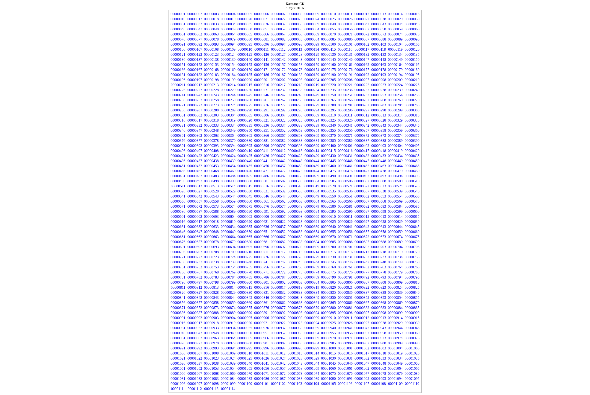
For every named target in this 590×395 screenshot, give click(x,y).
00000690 (412, 242)
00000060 (412, 29)
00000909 (311, 318)
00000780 (412, 272)
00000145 (328, 59)
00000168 (211, 70)
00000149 (395, 59)
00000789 (311, 277)
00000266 (345, 100)
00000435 (412, 156)
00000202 (278, 80)
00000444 (311, 161)
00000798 (211, 282)
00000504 (311, 181)
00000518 (295, 186)
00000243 (211, 95)
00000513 (211, 186)
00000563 (295, 201)
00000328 (378, 120)
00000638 (295, 227)
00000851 (345, 297)
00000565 (328, 201)
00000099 (311, 44)
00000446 (345, 161)
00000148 (378, 59)
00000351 (261, 130)
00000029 (395, 19)
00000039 (311, 24)
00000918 (211, 323)
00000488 (295, 176)
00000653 (295, 232)
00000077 (194, 39)
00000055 (328, 29)
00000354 (311, 130)
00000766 (178, 272)
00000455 (244, 166)
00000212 (194, 85)
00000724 (228, 257)
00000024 (311, 19)
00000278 (295, 105)
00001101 (261, 384)
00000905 (244, 318)
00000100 (328, 44)
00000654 (311, 232)
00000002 (194, 14)
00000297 (361, 110)
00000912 (361, 318)
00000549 (311, 196)
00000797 (194, 282)
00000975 (412, 338)
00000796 (178, 282)
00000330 (412, 120)
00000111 (261, 49)
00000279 (311, 105)
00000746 (345, 262)
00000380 (244, 140)
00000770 (244, 272)
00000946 (178, 333)
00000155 (244, 65)
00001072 (278, 373)
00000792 (361, 277)
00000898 (378, 313)
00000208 (378, 80)
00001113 (211, 389)
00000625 (328, 222)
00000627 (361, 222)
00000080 (244, 39)
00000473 (295, 171)
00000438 (211, 161)
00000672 (361, 237)
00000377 (194, 140)
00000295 (328, 110)
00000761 (345, 267)
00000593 (295, 211)
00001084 (228, 378)
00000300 (412, 110)
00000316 (178, 120)
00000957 (361, 333)
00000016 (178, 19)
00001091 (345, 378)
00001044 (311, 363)
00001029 (311, 358)
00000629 (395, 222)
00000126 (261, 54)
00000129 (311, 54)
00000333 (211, 125)
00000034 (228, 24)
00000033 (211, 24)
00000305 (244, 115)
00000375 (412, 135)
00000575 (244, 206)
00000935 (244, 328)
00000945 (412, 328)
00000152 (194, 65)
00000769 (228, 272)
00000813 (211, 287)
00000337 (278, 125)
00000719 (395, 252)
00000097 (278, 44)
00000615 (412, 216)
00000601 (178, 216)
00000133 (378, 54)
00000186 (261, 75)
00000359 (395, 130)
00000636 (261, 227)
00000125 (244, 54)
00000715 (328, 252)
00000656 (345, 232)
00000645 (412, 227)
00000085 (328, 39)
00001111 (178, 389)
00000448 (378, 161)
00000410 (244, 151)
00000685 (328, 242)
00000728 (295, 257)
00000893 (295, 313)
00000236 (345, 90)
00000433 (378, 156)
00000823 (378, 287)
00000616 (178, 222)
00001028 (295, 358)
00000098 (295, 44)
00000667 (278, 237)
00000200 (244, 80)
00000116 (345, 49)
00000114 (311, 49)
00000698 (295, 247)
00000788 (295, 277)
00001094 (395, 378)
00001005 (412, 348)
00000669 (311, 237)
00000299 (395, 110)
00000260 (244, 100)
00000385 (328, 140)
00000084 (311, 39)
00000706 (178, 252)
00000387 (361, 140)
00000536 (345, 191)
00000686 (345, 242)
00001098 (211, 384)
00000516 (261, 186)
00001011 (261, 353)
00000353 (295, 130)
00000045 (412, 24)
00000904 (228, 318)
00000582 (361, 206)
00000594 (311, 211)
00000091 (178, 44)
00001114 (228, 389)
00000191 (345, 75)
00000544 (228, 196)
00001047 (361, 363)
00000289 (228, 110)
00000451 (178, 166)
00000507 (361, 181)
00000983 (295, 343)
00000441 (261, 161)
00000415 (328, 151)
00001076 (345, 373)
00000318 (211, 120)
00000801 (261, 282)
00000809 (395, 282)
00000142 (278, 59)
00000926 (345, 323)
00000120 (412, 49)
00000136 (178, 59)
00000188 (295, 75)
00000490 (328, 176)
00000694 (228, 247)
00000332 (194, 125)
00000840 (412, 292)
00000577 (278, 206)
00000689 (395, 242)
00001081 (178, 378)
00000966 (261, 338)
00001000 (328, 348)
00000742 (278, 262)
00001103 (295, 384)
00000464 (395, 166)
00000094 (228, 44)
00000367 (278, 135)
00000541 (178, 196)
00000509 (395, 181)
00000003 (211, 14)
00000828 (211, 292)
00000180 (412, 70)
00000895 (328, 313)
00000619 (228, 222)
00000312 (361, 115)
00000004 (228, 14)
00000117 (362, 49)
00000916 (178, 323)
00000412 (278, 151)
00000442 (278, 161)
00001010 (244, 353)
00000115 (328, 49)
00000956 (345, 333)
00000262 (278, 100)
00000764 (395, 267)
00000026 (345, 19)
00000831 (261, 292)
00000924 (311, 323)
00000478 (378, 171)
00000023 (295, 19)
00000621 (261, 222)
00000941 (345, 328)
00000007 (278, 14)
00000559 (228, 201)
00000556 (178, 201)
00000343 (378, 125)
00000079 (228, 39)
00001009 (228, 353)
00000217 (278, 85)
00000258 (211, 100)
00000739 (228, 262)
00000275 (244, 105)
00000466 (178, 171)
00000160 (328, 65)
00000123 (211, 54)
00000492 (361, 176)
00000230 (244, 90)
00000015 (412, 14)
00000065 (244, 34)
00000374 (395, 135)
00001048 (378, 363)
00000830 (244, 292)
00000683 (295, 242)
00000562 (278, 201)
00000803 (295, 282)
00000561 (261, 201)
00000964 (228, 338)
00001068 (211, 373)
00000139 (228, 59)
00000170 (244, 70)
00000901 (178, 318)
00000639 (311, 227)
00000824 (395, 287)
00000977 (194, 343)
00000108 (211, 49)
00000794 (395, 277)
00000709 (228, 252)
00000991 (178, 348)
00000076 (178, 39)
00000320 (244, 120)
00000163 (378, 65)
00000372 (361, 135)
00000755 (244, 267)
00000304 (228, 115)
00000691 (178, 247)
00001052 (194, 368)
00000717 (361, 252)
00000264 (311, 100)
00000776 (345, 272)
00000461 (345, 166)
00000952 (278, 333)
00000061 (178, 34)
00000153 (211, 65)
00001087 (278, 378)
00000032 (194, 24)
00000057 (361, 29)
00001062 (361, 368)
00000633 (211, 227)
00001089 (311, 378)
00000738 (211, 262)
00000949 (228, 333)
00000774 (311, 272)
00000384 (311, 140)
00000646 (178, 232)
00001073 (295, 373)
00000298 (378, 110)
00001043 (295, 363)
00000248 (295, 95)
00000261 (261, 100)
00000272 (194, 105)
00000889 (228, 313)
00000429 (311, 156)
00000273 (211, 105)
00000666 (261, 237)
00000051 (261, 29)
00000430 (328, 156)
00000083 (295, 39)
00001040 (244, 363)
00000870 (412, 303)
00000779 (395, 272)
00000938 (295, 328)
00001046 (345, 363)
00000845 (244, 297)
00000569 (395, 201)
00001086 (261, 378)
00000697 (278, 247)
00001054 (228, 368)
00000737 (194, 262)
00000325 (328, 120)
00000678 (211, 242)
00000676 (178, 242)
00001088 (295, 378)
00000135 (412, 54)
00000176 (345, 70)
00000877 (278, 308)
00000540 (412, 191)
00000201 (261, 80)
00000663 (211, 237)
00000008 (295, 14)
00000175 (328, 70)
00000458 (295, 166)
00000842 (194, 297)
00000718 (378, 252)
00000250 (328, 95)
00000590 (244, 211)
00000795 (412, 277)
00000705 (412, 247)
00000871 (178, 308)
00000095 (244, 44)
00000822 (361, 287)
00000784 (228, 277)
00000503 (295, 181)
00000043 (378, 24)
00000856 (178, 303)
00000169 (228, 70)
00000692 (194, 247)
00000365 (244, 135)
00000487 (278, 176)
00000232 (278, 90)
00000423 (211, 156)
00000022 (278, 19)
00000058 (378, 29)
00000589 (228, 211)
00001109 (395, 384)
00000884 (395, 308)
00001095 (412, 378)
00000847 (278, 297)
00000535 (328, 191)
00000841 (178, 297)
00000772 (278, 272)
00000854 (395, 297)
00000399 (311, 146)
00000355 (328, 130)
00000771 (261, 272)
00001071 (261, 373)
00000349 (228, 130)
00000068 (295, 34)
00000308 (295, 115)
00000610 (328, 216)
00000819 (311, 287)
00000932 (194, 328)
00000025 (328, 19)
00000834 (311, 292)
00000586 (178, 211)
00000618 (211, 222)
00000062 (194, 34)
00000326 (345, 120)
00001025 (244, 358)
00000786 (261, 277)
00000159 (311, 65)
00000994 (228, 348)
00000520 (328, 186)
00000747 (361, 262)
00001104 (311, 384)
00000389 (395, 140)
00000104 (395, 44)
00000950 (244, 333)
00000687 (361, 242)
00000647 (194, 232)
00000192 (361, 75)
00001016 (345, 353)
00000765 (412, 267)
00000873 (211, 308)
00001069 (228, 373)
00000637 (278, 227)
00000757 (278, 267)
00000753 (211, 267)
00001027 (278, 358)
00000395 (244, 146)
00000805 (328, 282)
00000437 (194, 161)
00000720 (412, 252)
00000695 (244, 247)
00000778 (378, 272)
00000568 (378, 201)
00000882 (361, 308)
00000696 (261, 247)
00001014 (311, 353)
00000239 (395, 90)
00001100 (245, 384)
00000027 (361, 19)
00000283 (378, 105)
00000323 (295, 120)
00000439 (228, 161)
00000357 (361, 130)
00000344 (395, 125)
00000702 (361, 247)
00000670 (328, 237)
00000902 (194, 318)
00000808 (378, 282)
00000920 (244, 323)
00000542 (194, 196)
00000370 (328, 135)
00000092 (194, 44)
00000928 (378, 323)
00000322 (278, 120)
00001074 (311, 373)
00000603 (211, 216)
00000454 (228, 166)
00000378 (211, 140)
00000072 (361, 34)
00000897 (361, 313)
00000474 (311, 171)
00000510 (412, 181)
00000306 (261, 115)
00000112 (278, 49)
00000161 (345, 65)
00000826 (178, 292)
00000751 (178, 267)
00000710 (244, 252)
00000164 (395, 65)
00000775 (328, 272)
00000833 (295, 292)
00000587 (194, 211)
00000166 (178, 70)
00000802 (278, 282)
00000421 (178, 156)
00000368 (295, 135)
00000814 (228, 287)
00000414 (311, 151)
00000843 (211, 297)
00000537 (361, 191)
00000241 (178, 95)
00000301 (178, 115)
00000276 (261, 105)
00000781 (178, 277)
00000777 (361, 272)
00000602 (194, 216)
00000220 (328, 85)
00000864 (311, 303)
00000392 (194, 146)
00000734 (395, 257)
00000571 (178, 206)
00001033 (378, 358)
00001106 (345, 384)
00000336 (261, 125)
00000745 (328, 262)
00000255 (412, 95)
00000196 (178, 80)
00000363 (211, 135)
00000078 (211, 39)
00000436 (178, 161)
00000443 (295, 161)
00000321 (261, 120)
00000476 (345, 171)
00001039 (228, 363)
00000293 (295, 110)
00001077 (361, 373)
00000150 (412, 59)
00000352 (278, 130)
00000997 (278, 348)
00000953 (295, 333)
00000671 (345, 237)
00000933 (211, 328)
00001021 (178, 358)
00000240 (412, 90)
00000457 (278, 166)
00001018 (378, 353)
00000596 (345, 211)
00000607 (278, 216)
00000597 (361, 211)
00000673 (378, 237)
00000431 (345, 156)
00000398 (295, 146)
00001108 (378, 384)
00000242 (194, 95)
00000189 (311, 75)
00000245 (244, 95)
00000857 (194, 303)
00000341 (345, 125)
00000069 (311, 34)
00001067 (194, 373)
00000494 (395, 176)
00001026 (261, 358)
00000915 (412, 318)
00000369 (311, 135)
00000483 (211, 176)
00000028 (378, 19)
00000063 (211, 34)
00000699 (311, 247)
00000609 (311, 216)
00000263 (295, 100)
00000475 (328, 171)
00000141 (261, 59)
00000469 (228, 171)
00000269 (395, 100)
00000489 (311, 176)
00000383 (295, 140)
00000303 (211, 115)
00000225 (412, 85)
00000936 (261, 328)
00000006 (261, 14)
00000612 (361, 216)
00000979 (228, 343)
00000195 (412, 75)
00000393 (211, 146)
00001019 (395, 353)
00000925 (328, 323)
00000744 (311, 262)
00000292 (278, 110)
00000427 (278, 156)
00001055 (244, 368)
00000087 (361, 39)
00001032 (361, 358)
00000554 (395, 196)
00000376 (178, 140)
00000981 (261, 343)
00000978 (211, 343)
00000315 (412, 115)
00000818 (295, 287)
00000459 (311, 166)
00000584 (395, 206)
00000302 (194, 115)
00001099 (228, 384)
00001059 (311, 368)
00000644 (395, 227)
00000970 (328, 338)
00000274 (228, 105)
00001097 (194, 384)
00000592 (278, 211)
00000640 (328, 227)
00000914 (395, 318)
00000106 (178, 49)
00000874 (228, 308)
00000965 (244, 338)
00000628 (378, 222)
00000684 (311, 242)
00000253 (378, 95)
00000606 (261, 216)
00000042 (361, 24)
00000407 (194, 151)
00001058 (295, 368)
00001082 (194, 378)
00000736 (178, 262)
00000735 (412, 257)
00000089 (395, 39)
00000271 (178, 105)
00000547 (278, 196)
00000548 (295, 196)
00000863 (295, 303)
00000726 (261, 257)
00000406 (178, 151)
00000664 (228, 237)
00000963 (211, 338)
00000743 (295, 262)
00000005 (244, 14)
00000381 (261, 140)
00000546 (261, 196)
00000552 (361, 196)
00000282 (361, 105)
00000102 (361, 44)
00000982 (278, 343)
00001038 (211, 363)
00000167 (194, 70)
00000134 (395, 54)
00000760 (328, 267)
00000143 (295, 59)
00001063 (378, 368)
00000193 (378, 75)
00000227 (194, 90)
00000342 (361, 125)
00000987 (361, 343)
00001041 (261, 363)
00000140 (244, 59)
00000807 (361, 282)
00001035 (412, 358)
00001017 (361, 353)
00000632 (194, 227)
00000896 (345, 313)
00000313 (378, 115)
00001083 (211, 378)
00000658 (378, 232)
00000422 (194, 156)
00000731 (345, 257)
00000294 (311, 110)
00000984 (311, 343)
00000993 (211, 348)
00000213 (211, 85)
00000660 (412, 232)
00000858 (211, 303)
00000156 (261, 65)
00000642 (361, 227)
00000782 (194, 277)
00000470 (244, 171)
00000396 (261, 146)
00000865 (328, 303)
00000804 (311, 282)
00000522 (361, 186)
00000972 (361, 338)
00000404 (395, 146)
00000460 (328, 166)
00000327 (361, 120)
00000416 (345, 151)
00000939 (311, 328)
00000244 (228, 95)
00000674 (395, 237)
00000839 (395, 292)
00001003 (378, 348)
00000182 (194, 75)
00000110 (245, 49)
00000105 (412, 44)
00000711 (261, 252)
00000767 (194, 272)
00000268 (378, 100)
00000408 (211, 151)
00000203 (295, 80)
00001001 (345, 348)
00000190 (328, 75)
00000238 (378, 90)
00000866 (345, 303)
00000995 (244, 348)
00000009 (311, 14)
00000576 (261, 206)
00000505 (328, 181)
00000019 (228, 19)
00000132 (361, 54)
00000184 (228, 75)
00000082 (278, 39)
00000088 (378, 39)
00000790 (328, 277)
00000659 (395, 232)
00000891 (261, 313)
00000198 (211, 80)
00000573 (211, 206)
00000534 (311, 191)
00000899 (395, 313)
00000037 (278, 24)
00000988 (378, 343)
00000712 (278, 252)
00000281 (345, 105)
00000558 (211, 201)
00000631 (178, 227)
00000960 (412, 333)
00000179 (395, 70)
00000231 (261, 90)
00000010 (328, 14)
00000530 (244, 191)
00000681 (261, 242)
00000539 (395, 191)
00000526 (178, 191)
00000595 (328, 211)
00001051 (178, 368)
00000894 (311, 313)
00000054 (311, 29)
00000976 (178, 343)
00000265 (328, 100)
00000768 (211, 272)
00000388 (378, 140)
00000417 (361, 151)
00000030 (412, 19)
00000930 (412, 323)
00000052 (278, 29)
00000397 (278, 146)
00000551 (345, 196)
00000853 (378, 297)
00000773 (295, 272)
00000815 (244, 287)
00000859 (228, 303)
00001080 (412, 373)
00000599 (395, 211)
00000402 (361, 146)
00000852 (361, 297)
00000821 (345, 287)
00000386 (345, 140)
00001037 (194, 363)
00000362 (194, 135)
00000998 (295, 348)
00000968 (295, 338)
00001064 (395, 368)
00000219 (311, 85)
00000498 (211, 181)
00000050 (244, 29)
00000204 (311, 80)
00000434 (395, 156)
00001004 (395, 348)
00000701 (345, 247)
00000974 (395, 338)
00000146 (345, 59)
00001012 (278, 353)
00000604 (228, 216)
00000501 (261, 181)
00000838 (378, 292)
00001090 (328, 378)
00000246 (261, 95)
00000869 (395, 303)
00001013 (295, 353)
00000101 (345, 44)
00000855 (412, 297)
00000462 (361, 166)
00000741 (261, 262)
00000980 (244, 343)
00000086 (345, 39)
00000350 (244, 130)
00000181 (178, 75)
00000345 (412, 125)
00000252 (361, 95)
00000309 (311, 115)
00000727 (278, 257)
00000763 (378, 267)
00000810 (412, 282)
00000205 (328, 80)
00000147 (361, 59)
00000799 (228, 282)
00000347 (194, 130)
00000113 (295, 49)
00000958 (378, 333)
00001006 (178, 353)
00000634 (228, 227)
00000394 (228, 146)
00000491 (345, 176)
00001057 (278, 368)
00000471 (261, 171)
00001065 (412, 368)
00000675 (412, 237)
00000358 (378, 130)
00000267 (361, 100)
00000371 (345, 135)
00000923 (295, 323)
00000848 (295, 297)
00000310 (328, 115)
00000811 (178, 287)
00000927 (361, 323)
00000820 (328, 287)
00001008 (211, 353)
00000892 (278, 313)
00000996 (261, 348)
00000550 (328, 196)
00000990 (412, 343)
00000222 (361, 85)
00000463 (378, 166)
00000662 (194, 237)
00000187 (278, 75)
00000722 (194, 257)
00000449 (395, 161)
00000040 (328, 24)
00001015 (328, 353)
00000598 (378, 211)
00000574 (228, 206)
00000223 (378, 85)
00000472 (278, 171)
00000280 (328, 105)
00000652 (278, 232)
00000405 (412, 146)
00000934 (228, 328)
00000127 (278, 54)
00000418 (378, 151)
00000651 (261, 232)
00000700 (328, 247)
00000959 (395, 333)
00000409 (228, 151)
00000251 (345, 95)
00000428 (295, 156)
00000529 (228, 191)
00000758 (295, 267)
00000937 (278, 328)
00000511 (178, 186)
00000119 (395, 49)
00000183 (211, 75)
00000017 (194, 19)
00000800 (244, 282)
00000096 (261, 44)
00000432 (361, 156)
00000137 (194, 59)
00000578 (295, 206)
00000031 (178, 24)
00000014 (395, 14)
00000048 (211, 29)
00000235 (328, 90)
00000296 (345, 110)
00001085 (244, 378)
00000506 (345, 181)
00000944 (395, 328)
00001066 (178, 373)
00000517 (278, 186)
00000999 (311, 348)
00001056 (261, 368)
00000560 (244, 201)
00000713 (295, 252)
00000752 (194, 267)
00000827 (194, 292)
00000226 (178, 90)
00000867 (361, 303)
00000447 (361, 161)
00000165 (412, 65)
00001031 (345, 358)
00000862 (278, 303)
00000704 (395, 247)
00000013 (378, 14)
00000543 (211, 196)
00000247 (278, 95)
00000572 (194, 206)
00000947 (194, 333)
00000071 (345, 34)
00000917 (194, 323)
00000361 (178, 135)
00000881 (345, 308)
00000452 (194, 166)
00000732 (361, 257)
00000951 (261, 333)
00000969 (311, 338)
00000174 (311, 70)
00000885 (412, 308)
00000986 (345, 343)
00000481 (178, 176)
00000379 (228, 140)
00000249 (311, 95)
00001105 (328, 384)
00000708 (211, 252)
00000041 (345, 24)
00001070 (244, 373)
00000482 (194, 176)
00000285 (412, 105)
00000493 (378, 176)
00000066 (261, 34)
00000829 (228, 292)
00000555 (412, 196)
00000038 (295, 24)
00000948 (211, 333)
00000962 (194, 338)
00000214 (228, 85)
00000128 (295, 54)
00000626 (345, 222)
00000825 (412, 287)
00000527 (194, 191)
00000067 (278, 34)
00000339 (311, 125)
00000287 (194, 110)
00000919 (228, 323)
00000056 (345, 29)
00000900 (412, 313)
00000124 (228, 54)
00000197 (194, 80)
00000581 (345, 206)
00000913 (378, 318)
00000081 (261, 39)
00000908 (295, 318)
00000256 (178, 100)
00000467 (194, 171)
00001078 (378, 373)
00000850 (328, 297)
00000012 (361, 14)
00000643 (378, 227)
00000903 (211, 318)
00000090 (412, 39)
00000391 (178, 146)
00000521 (345, 186)
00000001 (178, 14)
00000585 (412, 206)
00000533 (295, 191)
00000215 (244, 85)
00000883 (378, 308)
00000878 (295, 308)
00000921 (261, 323)
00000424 (228, 156)
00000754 (228, 267)
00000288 (211, 110)
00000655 (328, 232)
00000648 (211, 232)
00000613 (378, 216)
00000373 (378, 135)
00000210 (412, 80)
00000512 (194, 186)
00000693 (211, 247)
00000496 (178, 181)
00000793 (378, 277)
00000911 (345, 318)
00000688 (378, 242)
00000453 (211, 166)
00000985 (328, 343)
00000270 (412, 100)
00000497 (194, 181)
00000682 (278, 242)
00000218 (295, 85)
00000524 (395, 186)
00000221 (345, 85)
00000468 (211, 171)
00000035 (244, 24)
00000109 (228, 49)
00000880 (328, 308)
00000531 (261, 191)
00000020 (244, 19)
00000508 (378, 181)
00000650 (244, 232)
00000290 (244, 110)
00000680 (244, 242)
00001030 (328, 358)
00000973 (378, 338)
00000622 (278, 222)
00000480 (412, 171)
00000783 (211, 277)
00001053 (211, 368)
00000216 (261, 85)
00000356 (345, 130)
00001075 (328, 373)
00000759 (311, 267)
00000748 (378, 262)
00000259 (228, 100)
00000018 (211, 19)
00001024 (228, 358)
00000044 (395, 24)
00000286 (178, 110)
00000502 (278, 181)
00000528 (211, 191)
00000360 (412, 130)
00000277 (278, 105)
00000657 (361, 232)
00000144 (311, 59)
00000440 (244, 161)
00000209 (395, 80)
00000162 (361, 65)
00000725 (244, 257)
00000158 (295, 65)
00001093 (378, 378)
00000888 (211, 313)
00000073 (378, 34)
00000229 (228, 90)
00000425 (244, 156)
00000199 (228, 80)
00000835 (328, 292)
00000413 (295, 151)
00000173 (295, 70)
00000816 (261, 287)
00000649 (228, 232)
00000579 (311, 206)
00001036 (178, 363)
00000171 (261, 70)
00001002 (361, 348)
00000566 (345, 201)
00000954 (311, 333)
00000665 (244, 237)
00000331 (178, 125)
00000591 (261, 211)
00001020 (412, 353)
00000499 (228, 181)
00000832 (278, 292)
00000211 (178, 85)
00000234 (311, 90)
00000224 (395, 85)
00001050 (412, 363)
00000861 (261, 303)
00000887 (194, 313)
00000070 (328, 34)
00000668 (295, 237)
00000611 (345, 216)
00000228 (211, 90)
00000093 (211, 44)
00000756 (261, 267)
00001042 (278, 363)
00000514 (228, 186)
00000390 (412, 140)
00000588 (211, 211)
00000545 (244, 196)
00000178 (378, 70)
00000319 (228, 120)
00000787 (278, 277)
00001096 (178, 384)
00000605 (244, 216)
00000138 (211, 59)
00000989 (395, 343)
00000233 (295, 90)
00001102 (278, 384)
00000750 (412, 262)
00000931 (178, 328)
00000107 (194, 49)
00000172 (278, 70)
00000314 (395, 115)
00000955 (328, 333)
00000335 (244, 125)
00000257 (194, 100)
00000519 (311, 186)
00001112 (195, 389)
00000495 (412, 176)
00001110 (412, 384)
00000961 (178, 338)
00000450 (412, 161)
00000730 (328, 257)
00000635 (244, 227)
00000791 (345, 277)
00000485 (244, 176)
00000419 (395, 151)
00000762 (361, 267)
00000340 (328, 125)
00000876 (261, 308)
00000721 (178, 257)
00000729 (311, 257)
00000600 (412, 211)
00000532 (278, 191)
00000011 (345, 14)
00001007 (194, 353)
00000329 (395, 120)
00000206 (345, 80)
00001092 (361, 378)
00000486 (261, 176)
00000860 (244, 303)
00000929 (395, 323)
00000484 (228, 176)
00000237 (361, 90)
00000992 (194, 348)
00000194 (395, 75)
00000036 (261, 24)
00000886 (178, 313)
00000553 (378, 196)
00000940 (328, 328)
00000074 (395, 34)
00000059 (395, 29)
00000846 (261, 297)
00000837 (361, 292)
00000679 (228, 242)
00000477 (361, 171)
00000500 (244, 181)
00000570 (412, 201)
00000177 (361, 70)
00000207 (361, 80)
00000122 (194, 54)
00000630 (412, 222)
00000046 (178, 29)
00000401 (345, 146)
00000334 (228, 125)
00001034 (395, 358)
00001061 (345, 368)
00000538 (378, 191)
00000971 (345, 338)
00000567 (361, 201)
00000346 (178, 130)
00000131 (345, 54)
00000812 (194, 287)
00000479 (395, 171)
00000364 (228, 135)
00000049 (228, 29)
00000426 (261, 156)
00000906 (261, 318)
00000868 (378, 303)
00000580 (328, 206)
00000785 (244, 277)
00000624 (311, 222)
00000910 (328, 318)
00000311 (345, 115)
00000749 (395, 262)
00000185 (244, 75)
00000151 (178, 65)
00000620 (244, 222)
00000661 (178, 237)
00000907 (278, 318)
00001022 (194, 358)
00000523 (378, 186)
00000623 (295, 222)
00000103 (378, 44)
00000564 (311, 201)
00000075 (412, 34)
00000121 (178, 54)
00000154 (228, 65)
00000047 (194, 29)
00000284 (395, 105)
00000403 (378, 146)
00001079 (395, 373)
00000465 (412, 166)
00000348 (211, 130)
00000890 (244, 313)
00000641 (345, 227)
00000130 (328, 54)
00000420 (412, 151)
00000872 (194, 308)
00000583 (378, 206)
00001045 (328, 363)
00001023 (211, 358)
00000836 (345, 292)
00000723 (211, 257)
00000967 (278, 338)
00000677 (194, 242)
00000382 (278, 140)
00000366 (261, 135)
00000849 (311, 297)
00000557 (194, 201)
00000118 (378, 49)
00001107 (362, 384)
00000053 (295, 29)
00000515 (244, 186)
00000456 (261, 166)
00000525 (412, 186)
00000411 (261, 151)
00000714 (311, 252)
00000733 (378, 257)
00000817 (278, 287)
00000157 (278, 65)
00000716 (345, 252)
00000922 (278, 323)
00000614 (395, 216)
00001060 (328, 368)
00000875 (244, 308)
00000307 (278, 115)
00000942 (361, 328)
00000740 (244, 262)
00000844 (228, 297)
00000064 (228, 34)
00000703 (378, 247)
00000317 (194, 120)
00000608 (295, 216)
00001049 (395, 363)
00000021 (261, 19)
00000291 (261, 110)
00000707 (194, 252)
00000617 (194, 222)
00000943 (378, 328)
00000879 (311, 308)
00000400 (328, 146)
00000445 (328, 161)
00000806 (345, 282)
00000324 (311, 120)
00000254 (395, 95)
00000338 (295, 125)
